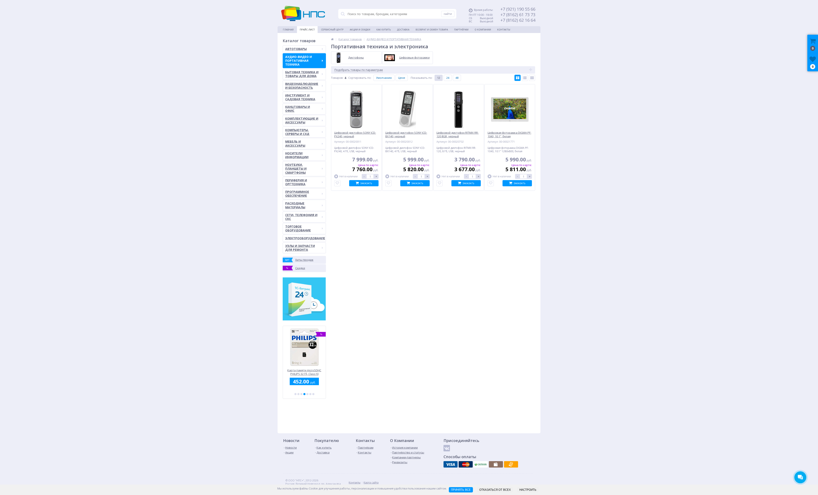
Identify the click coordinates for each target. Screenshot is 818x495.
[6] (310, 394)
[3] (301, 394)
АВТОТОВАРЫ (296, 49)
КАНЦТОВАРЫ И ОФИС (297, 109)
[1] (295, 394)
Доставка (403, 29)
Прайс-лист (307, 29)
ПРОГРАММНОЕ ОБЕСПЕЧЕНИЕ (297, 194)
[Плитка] (517, 78)
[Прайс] (532, 78)
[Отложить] (337, 183)
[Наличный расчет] (496, 464)
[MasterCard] (466, 464)
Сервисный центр (332, 29)
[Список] (525, 78)
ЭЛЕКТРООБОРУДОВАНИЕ (305, 238)
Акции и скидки (360, 29)
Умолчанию (384, 78)
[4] (304, 394)
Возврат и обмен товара (432, 29)
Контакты (503, 29)
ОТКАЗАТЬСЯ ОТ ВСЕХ (495, 489)
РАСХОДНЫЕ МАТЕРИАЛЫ (295, 205)
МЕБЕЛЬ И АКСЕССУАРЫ (295, 143)
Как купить (383, 29)
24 (447, 78)
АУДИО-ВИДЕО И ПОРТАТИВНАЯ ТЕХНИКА (298, 60)
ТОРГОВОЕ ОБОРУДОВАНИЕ (298, 228)
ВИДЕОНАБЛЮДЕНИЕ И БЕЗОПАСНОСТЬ (301, 86)
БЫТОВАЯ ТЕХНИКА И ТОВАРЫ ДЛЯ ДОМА (301, 74)
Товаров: (337, 78)
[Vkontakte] (447, 448)
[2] (298, 394)
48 (456, 78)
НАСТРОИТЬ (527, 489)
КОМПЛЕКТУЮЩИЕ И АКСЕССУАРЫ (301, 120)
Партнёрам (461, 29)
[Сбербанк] (481, 464)
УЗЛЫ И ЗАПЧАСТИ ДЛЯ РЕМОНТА (300, 248)
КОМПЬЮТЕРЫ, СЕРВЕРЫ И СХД (297, 132)
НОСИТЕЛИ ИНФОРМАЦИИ (296, 155)
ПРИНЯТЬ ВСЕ (461, 489)
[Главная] (332, 39)
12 (438, 78)
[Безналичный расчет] (511, 464)
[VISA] (451, 464)
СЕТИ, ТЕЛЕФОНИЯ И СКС (301, 217)
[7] (313, 394)
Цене (401, 78)
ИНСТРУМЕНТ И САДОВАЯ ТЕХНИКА (300, 97)
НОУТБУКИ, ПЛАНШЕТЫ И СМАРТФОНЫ (296, 168)
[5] (307, 394)
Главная (288, 29)
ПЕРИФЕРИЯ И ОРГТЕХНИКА (296, 182)
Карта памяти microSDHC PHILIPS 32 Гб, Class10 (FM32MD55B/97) (304, 372)
